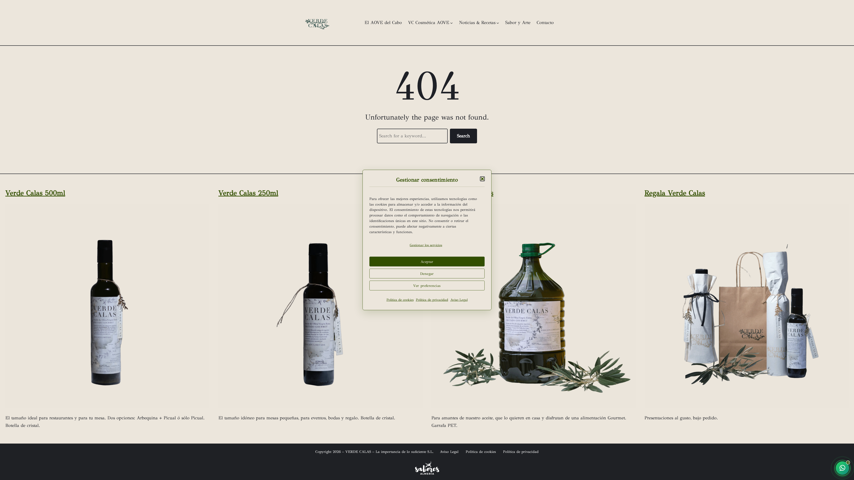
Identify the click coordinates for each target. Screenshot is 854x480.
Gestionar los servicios (426, 245)
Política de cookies (400, 300)
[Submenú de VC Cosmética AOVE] (451, 22)
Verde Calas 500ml (35, 193)
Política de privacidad (432, 300)
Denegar (427, 274)
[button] (482, 179)
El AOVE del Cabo (383, 22)
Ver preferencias (427, 286)
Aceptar (427, 262)
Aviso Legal (459, 300)
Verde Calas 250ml (248, 193)
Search (463, 136)
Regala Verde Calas (675, 193)
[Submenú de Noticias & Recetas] (497, 22)
